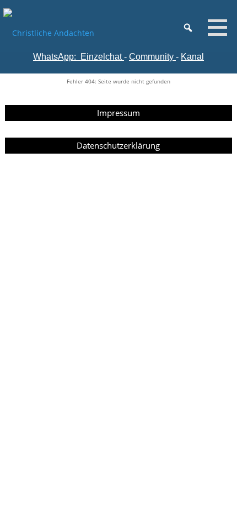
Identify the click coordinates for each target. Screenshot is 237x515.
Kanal (192, 56)
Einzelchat (101, 56)
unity (164, 56)
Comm (142, 56)
